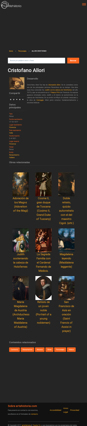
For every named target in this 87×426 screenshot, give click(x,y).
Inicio (11, 51)
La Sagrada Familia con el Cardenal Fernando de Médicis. (43, 262)
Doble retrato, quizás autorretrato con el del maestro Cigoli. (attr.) (66, 211)
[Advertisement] (43, 24)
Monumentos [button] (27, 350)
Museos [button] (40, 350)
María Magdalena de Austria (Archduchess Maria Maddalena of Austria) (21, 314)
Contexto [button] (14, 350)
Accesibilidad (55, 410)
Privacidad (74, 410)
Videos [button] (71, 350)
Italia (11, 133)
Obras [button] (49, 350)
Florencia (12, 127)
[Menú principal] (83, 4)
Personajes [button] (60, 350)
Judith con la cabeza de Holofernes (58, 90)
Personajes (22, 51)
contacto (34, 414)
